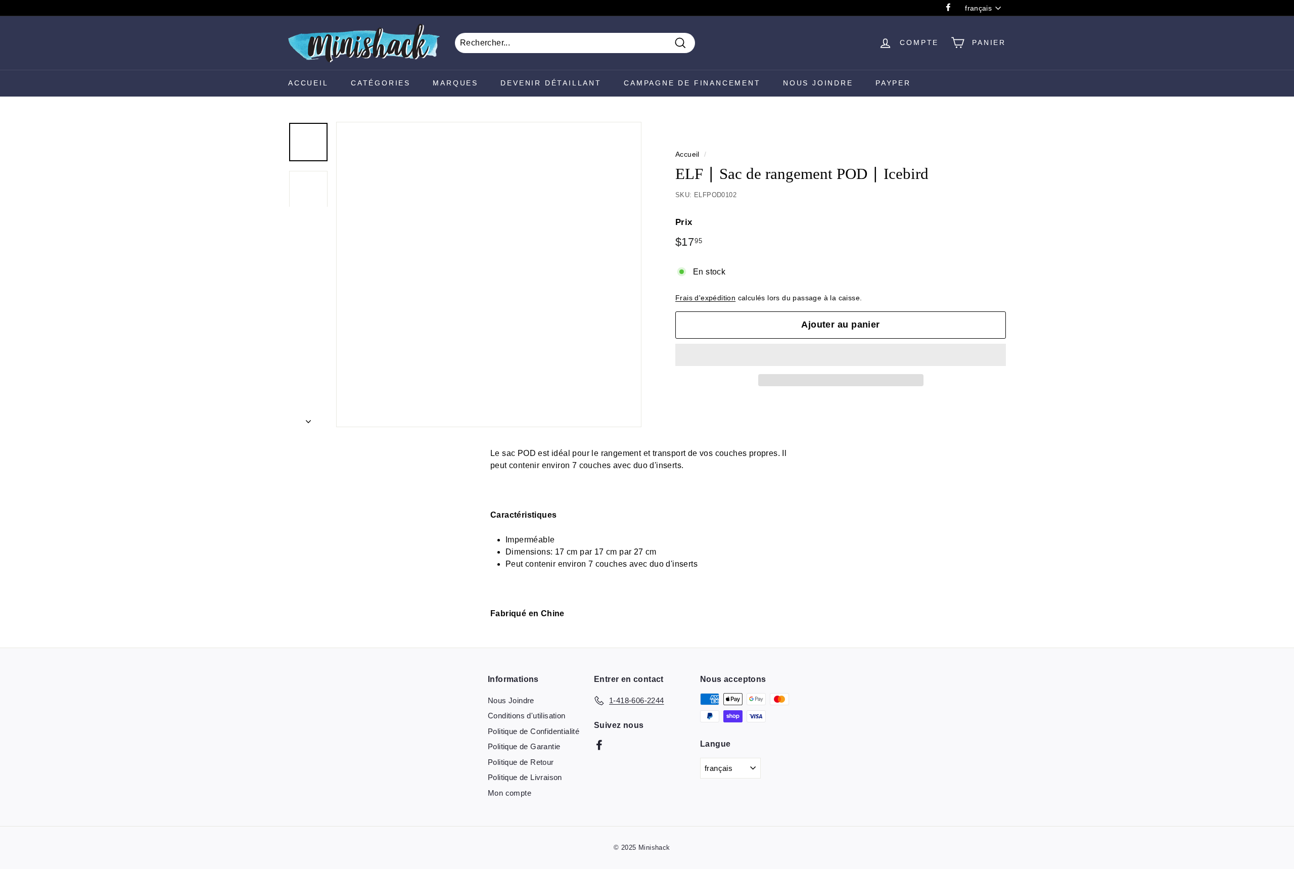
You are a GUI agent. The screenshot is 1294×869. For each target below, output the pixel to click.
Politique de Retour (521, 762)
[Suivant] (308, 418)
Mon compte (509, 793)
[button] (840, 355)
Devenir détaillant (550, 83)
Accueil (308, 83)
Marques (455, 83)
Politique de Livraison (525, 777)
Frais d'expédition (705, 298)
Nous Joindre (818, 83)
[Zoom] (489, 274)
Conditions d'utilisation (527, 715)
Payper (893, 83)
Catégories (380, 83)
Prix (683, 222)
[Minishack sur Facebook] (599, 745)
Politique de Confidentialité (533, 731)
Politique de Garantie (524, 746)
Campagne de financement (692, 83)
